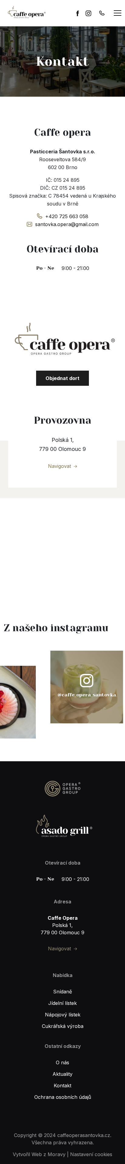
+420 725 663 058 (66, 216)
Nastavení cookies (91, 1154)
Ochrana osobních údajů (62, 1097)
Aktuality (62, 1074)
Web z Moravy (49, 1154)
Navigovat (59, 466)
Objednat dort (62, 378)
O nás (62, 1062)
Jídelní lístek (62, 1003)
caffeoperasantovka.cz (83, 1135)
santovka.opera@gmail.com (67, 224)
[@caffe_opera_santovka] (69, 687)
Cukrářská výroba (62, 1026)
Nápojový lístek (62, 1015)
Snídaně (62, 992)
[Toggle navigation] (117, 13)
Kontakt (62, 1085)
